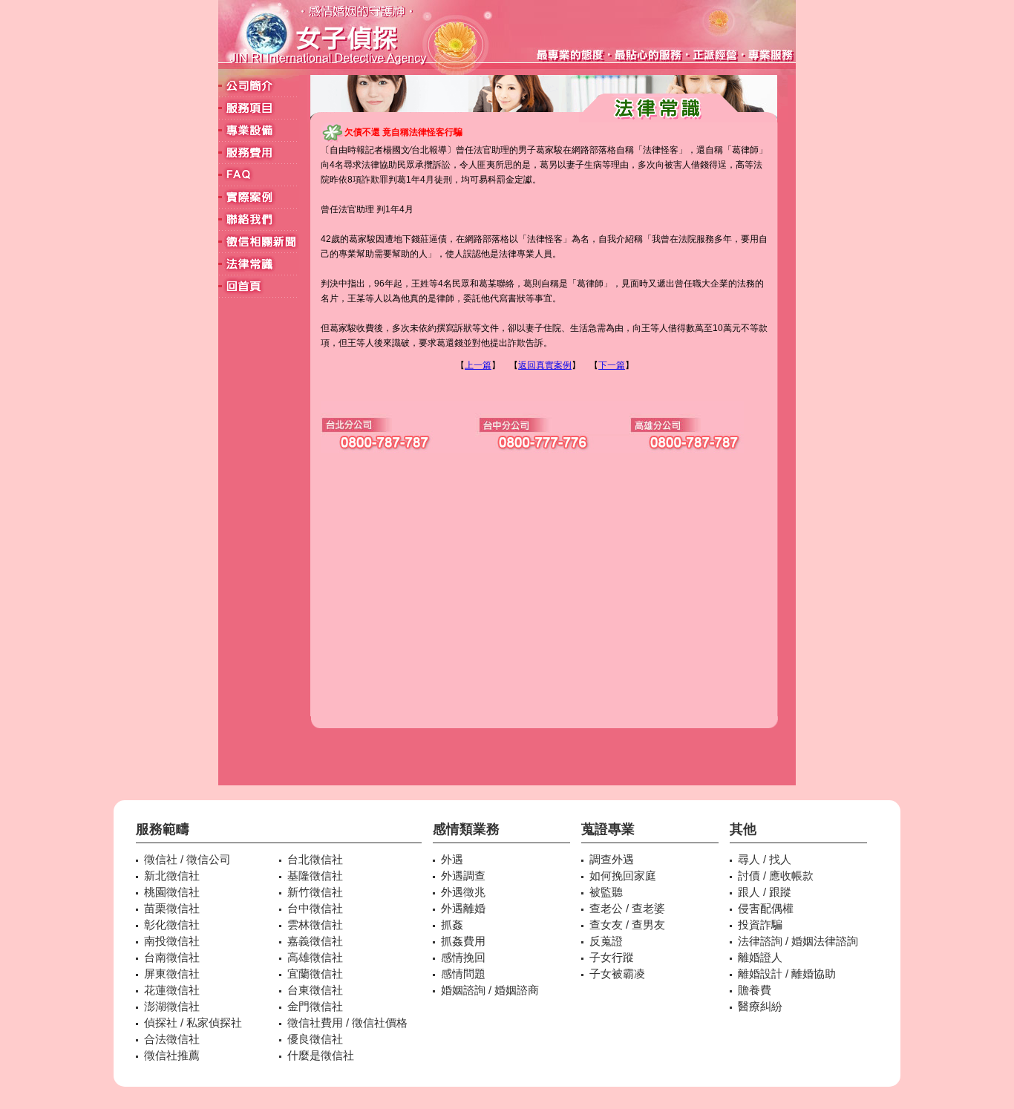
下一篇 (611, 365)
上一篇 (478, 365)
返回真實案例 (545, 365)
